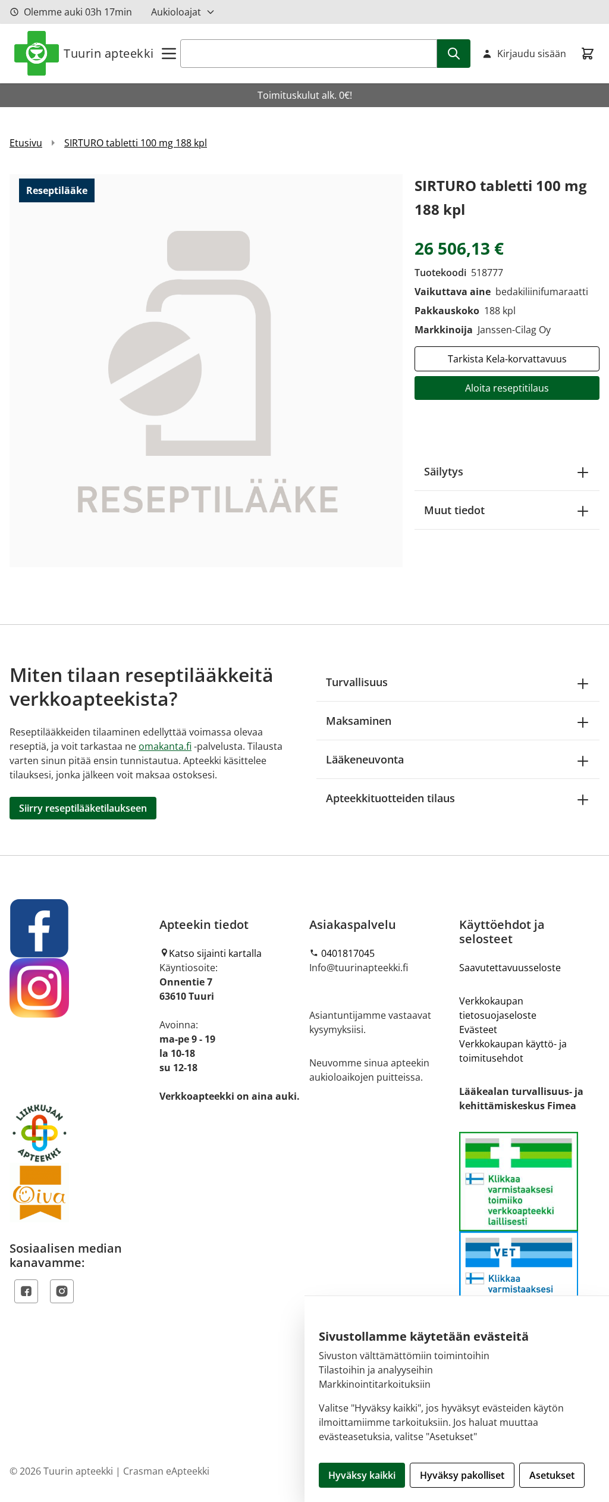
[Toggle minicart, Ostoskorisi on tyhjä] (587, 53)
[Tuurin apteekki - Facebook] (80, 928)
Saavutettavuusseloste (510, 967)
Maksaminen (358, 721)
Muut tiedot (454, 510)
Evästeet (478, 1029)
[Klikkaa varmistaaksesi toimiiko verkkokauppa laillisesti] (529, 1231)
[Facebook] (26, 1291)
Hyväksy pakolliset (462, 1475)
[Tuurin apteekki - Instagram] (80, 988)
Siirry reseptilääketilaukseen (83, 808)
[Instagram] (62, 1291)
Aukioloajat (176, 11)
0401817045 (348, 953)
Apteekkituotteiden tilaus (390, 798)
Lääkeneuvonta (365, 759)
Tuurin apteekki (109, 53)
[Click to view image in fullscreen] (206, 370)
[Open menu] (168, 53)
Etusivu (26, 142)
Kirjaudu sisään (531, 53)
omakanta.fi (165, 746)
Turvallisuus (357, 682)
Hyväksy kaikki (361, 1475)
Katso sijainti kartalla (215, 953)
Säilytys (443, 471)
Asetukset (552, 1475)
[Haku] (453, 53)
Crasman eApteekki (166, 1471)
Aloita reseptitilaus (507, 388)
